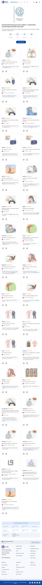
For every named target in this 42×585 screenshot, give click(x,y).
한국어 (36, 579)
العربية (8, 579)
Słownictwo (32, 546)
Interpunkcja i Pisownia (20, 567)
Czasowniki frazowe (5, 569)
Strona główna (18, 548)
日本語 (30, 579)
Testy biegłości (33, 553)
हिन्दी (4, 579)
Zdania (17, 564)
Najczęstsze (32, 555)
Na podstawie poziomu (34, 548)
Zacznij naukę (21, 42)
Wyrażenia (4, 562)
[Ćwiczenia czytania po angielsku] (27, 2)
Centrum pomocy (19, 555)
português (26, 579)
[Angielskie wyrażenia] (22, 2)
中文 (33, 579)
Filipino (11, 579)
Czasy (17, 569)
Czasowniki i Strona (19, 571)
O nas (17, 550)
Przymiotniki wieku (34, 526)
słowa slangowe (5, 564)
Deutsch (22, 579)
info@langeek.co (7, 557)
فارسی (14, 579)
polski (39, 579)
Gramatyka (18, 562)
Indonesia (18, 579)
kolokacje (3, 567)
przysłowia (4, 571)
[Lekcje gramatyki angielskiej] (19, 2)
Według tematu (33, 550)
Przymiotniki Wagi (5, 526)
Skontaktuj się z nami (20, 553)
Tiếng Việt (1, 579)
